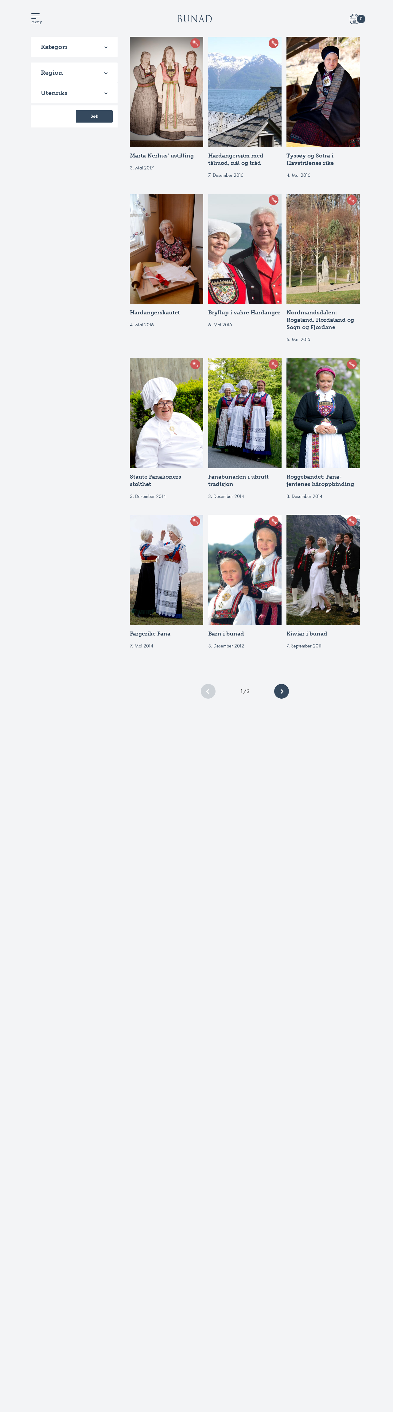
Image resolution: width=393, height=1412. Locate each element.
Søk (94, 116)
